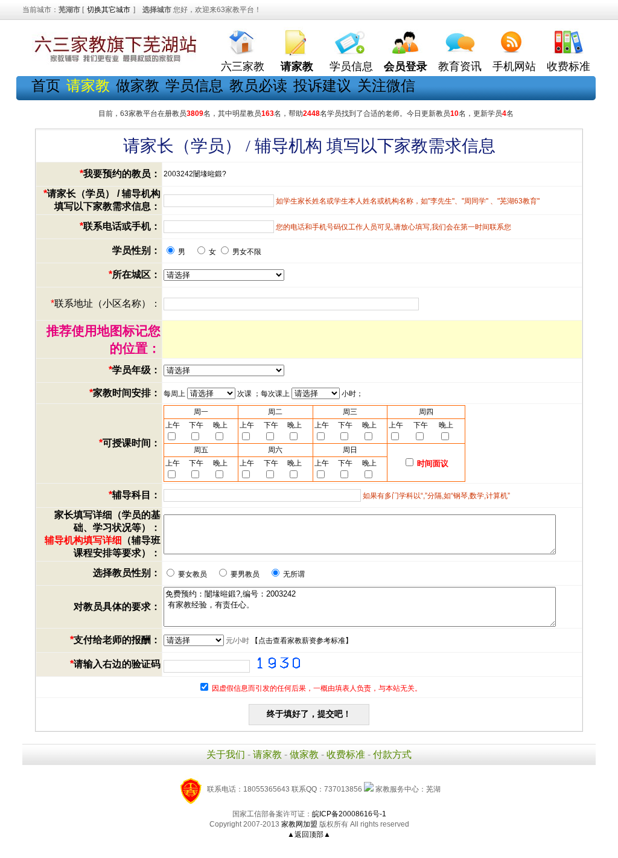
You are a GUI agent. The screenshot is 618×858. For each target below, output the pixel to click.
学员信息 (351, 66)
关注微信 (386, 85)
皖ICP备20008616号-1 (349, 814)
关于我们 (225, 754)
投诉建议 (322, 85)
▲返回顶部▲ (309, 834)
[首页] (242, 39)
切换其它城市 (108, 9)
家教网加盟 (299, 824)
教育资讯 (460, 66)
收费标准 (568, 66)
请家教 (267, 754)
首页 (45, 85)
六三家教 (242, 66)
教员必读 (258, 85)
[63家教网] (112, 62)
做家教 (137, 85)
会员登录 (405, 66)
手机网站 (514, 66)
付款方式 (392, 754)
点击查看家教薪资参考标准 (301, 640)
